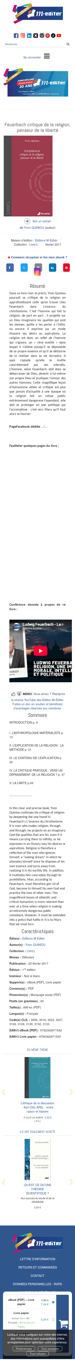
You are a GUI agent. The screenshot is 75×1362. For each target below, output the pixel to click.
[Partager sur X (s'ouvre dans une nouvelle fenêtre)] (24, 267)
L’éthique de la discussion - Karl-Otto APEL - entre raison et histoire (37, 1107)
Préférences (24, 1349)
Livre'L (33, 244)
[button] (37, 272)
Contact (38, 1276)
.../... (44, 426)
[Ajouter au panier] (62, 1324)
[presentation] (3, 1091)
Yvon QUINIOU (34, 227)
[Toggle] (47, 56)
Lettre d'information (37, 1259)
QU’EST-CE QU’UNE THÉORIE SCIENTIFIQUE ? (37, 1189)
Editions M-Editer (46, 240)
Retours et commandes (37, 1267)
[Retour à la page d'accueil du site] (37, 13)
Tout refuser (38, 1354)
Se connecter (32, 57)
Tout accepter (50, 1349)
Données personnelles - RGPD (37, 1284)
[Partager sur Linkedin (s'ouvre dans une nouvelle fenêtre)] (52, 267)
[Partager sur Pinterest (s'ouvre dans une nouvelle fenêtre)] (66, 267)
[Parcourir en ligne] (37, 221)
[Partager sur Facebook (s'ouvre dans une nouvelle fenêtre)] (10, 267)
